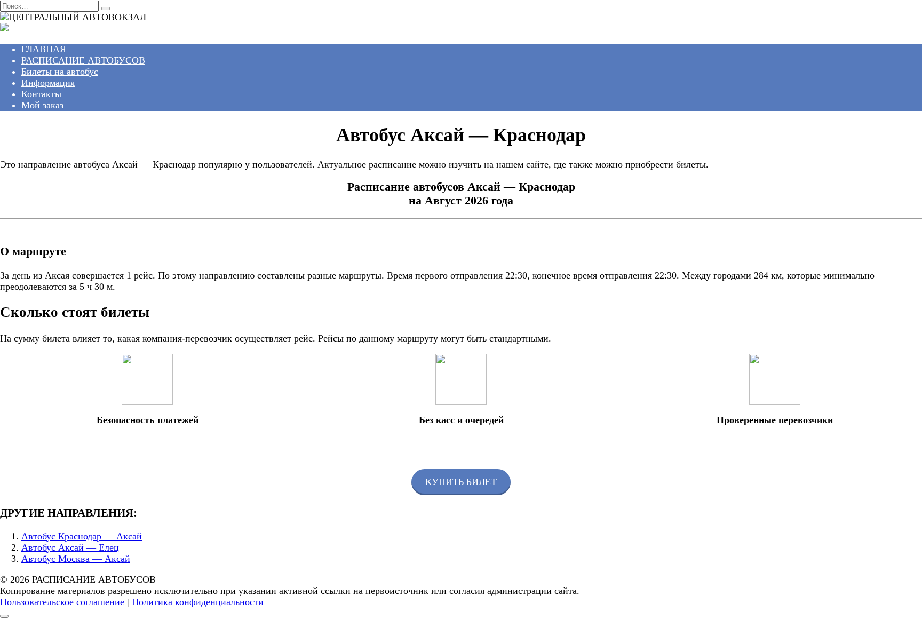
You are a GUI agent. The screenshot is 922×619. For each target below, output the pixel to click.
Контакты (41, 94)
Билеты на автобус (59, 71)
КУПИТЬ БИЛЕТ (461, 482)
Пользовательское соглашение (62, 602)
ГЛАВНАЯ (43, 49)
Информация (48, 82)
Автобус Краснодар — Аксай (81, 536)
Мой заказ (42, 105)
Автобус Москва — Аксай (75, 558)
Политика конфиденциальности (198, 602)
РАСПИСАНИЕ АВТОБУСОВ (83, 60)
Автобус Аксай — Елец (70, 547)
